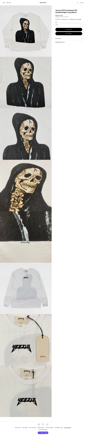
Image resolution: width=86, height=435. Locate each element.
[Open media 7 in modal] (26, 340)
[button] (77, 2)
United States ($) (67, 427)
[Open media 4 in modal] (26, 185)
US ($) (9, 2)
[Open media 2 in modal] (26, 82)
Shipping (57, 16)
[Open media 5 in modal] (26, 237)
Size (56, 22)
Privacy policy (25, 427)
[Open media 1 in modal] (26, 31)
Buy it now (68, 33)
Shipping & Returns (60, 42)
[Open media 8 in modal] (26, 391)
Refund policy (18, 427)
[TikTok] (47, 424)
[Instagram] (38, 424)
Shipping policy (41, 427)
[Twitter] (43, 424)
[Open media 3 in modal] (26, 134)
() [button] (81, 2)
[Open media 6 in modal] (26, 288)
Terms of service (32, 427)
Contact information (49, 427)
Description (58, 38)
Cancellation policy (59, 427)
